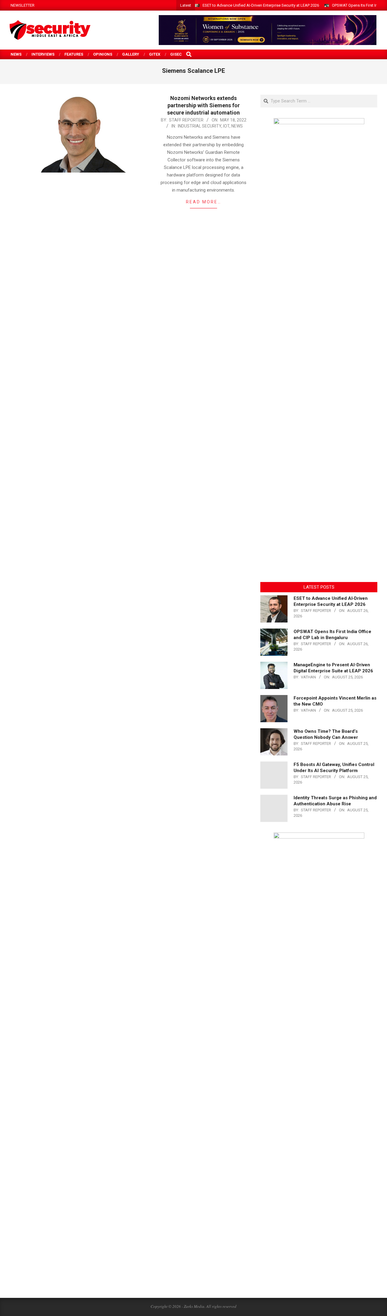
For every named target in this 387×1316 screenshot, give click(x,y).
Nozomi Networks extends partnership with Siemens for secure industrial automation (203, 105)
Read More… (203, 201)
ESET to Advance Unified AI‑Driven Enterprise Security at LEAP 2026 (261, 5)
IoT (226, 126)
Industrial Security (199, 126)
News (237, 126)
